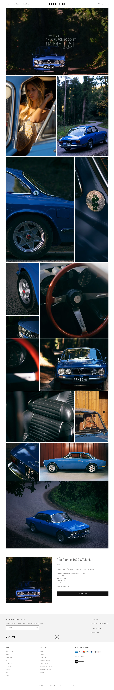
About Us (42, 651)
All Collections (10, 651)
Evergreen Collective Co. (68, 685)
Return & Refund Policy (47, 666)
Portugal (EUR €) (95, 632)
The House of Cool (48, 685)
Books (7, 660)
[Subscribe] (37, 627)
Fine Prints (9, 657)
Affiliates (42, 672)
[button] (9, 4)
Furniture (8, 666)
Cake (7, 672)
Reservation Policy (45, 669)
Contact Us (43, 654)
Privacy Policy (44, 663)
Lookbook (43, 657)
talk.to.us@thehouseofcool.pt (99, 623)
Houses (8, 669)
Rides (7, 654)
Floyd (7, 675)
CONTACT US (82, 594)
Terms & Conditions (45, 660)
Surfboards (9, 663)
